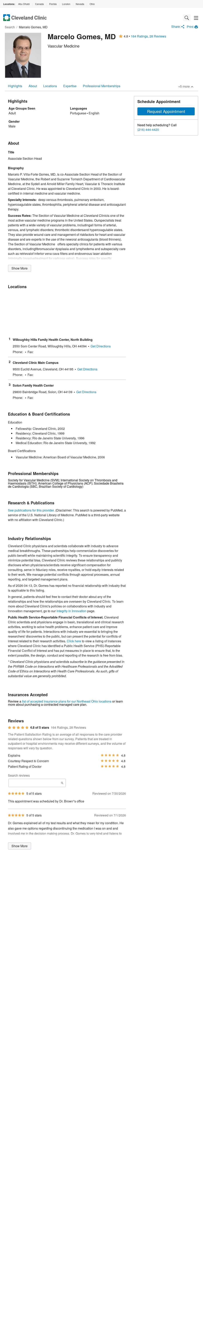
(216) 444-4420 (148, 129)
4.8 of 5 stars (39, 727)
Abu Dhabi (24, 4)
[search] (187, 18)
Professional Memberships (101, 86)
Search (10, 27)
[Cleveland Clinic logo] (25, 17)
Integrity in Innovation (71, 611)
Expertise (70, 86)
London (66, 4)
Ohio (92, 4)
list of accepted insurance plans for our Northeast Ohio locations (66, 701)
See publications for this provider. (31, 510)
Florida (53, 4)
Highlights (15, 86)
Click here (74, 641)
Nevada (80, 4)
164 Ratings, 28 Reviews (148, 36)
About (33, 86)
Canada (39, 4)
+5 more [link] (184, 86)
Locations (50, 86)
